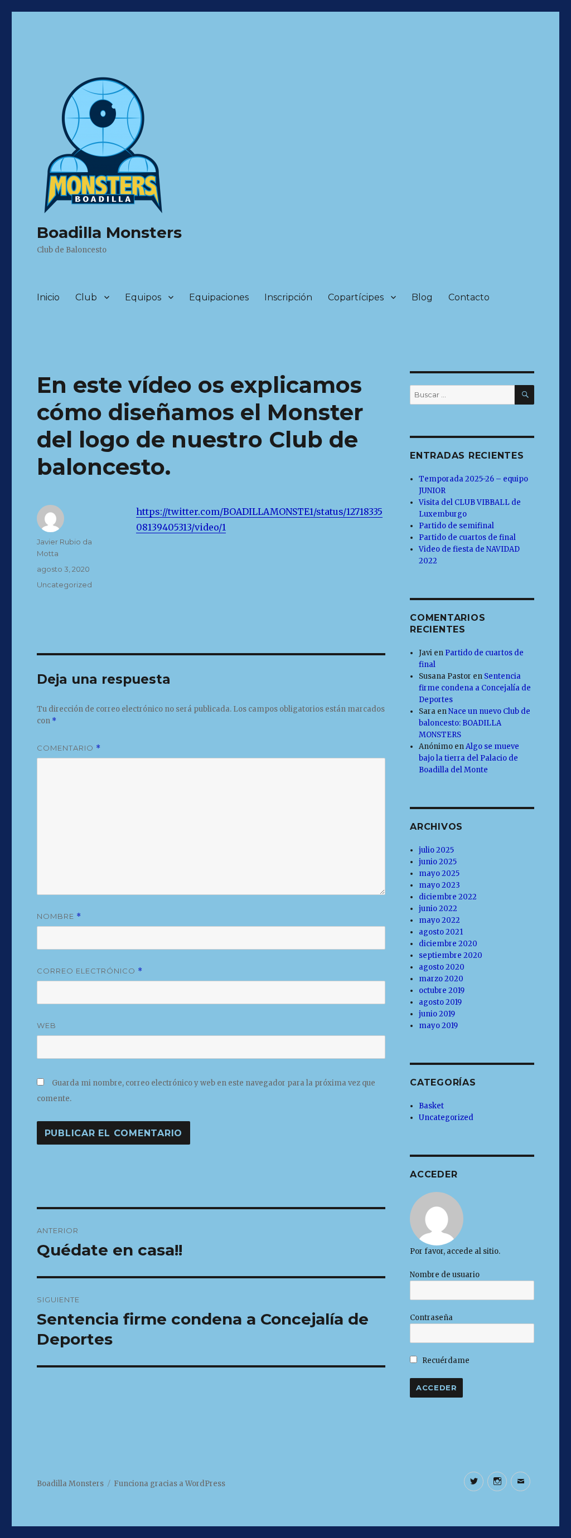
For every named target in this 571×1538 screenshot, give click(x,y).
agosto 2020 (441, 967)
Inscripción (288, 297)
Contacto (469, 297)
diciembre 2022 (448, 897)
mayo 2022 (439, 920)
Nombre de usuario (445, 1274)
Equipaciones (219, 297)
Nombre (59, 916)
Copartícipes (356, 297)
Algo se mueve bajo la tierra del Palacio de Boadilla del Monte (469, 758)
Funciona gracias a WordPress (169, 1483)
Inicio (48, 297)
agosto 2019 (440, 1002)
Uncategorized (64, 584)
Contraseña (431, 1317)
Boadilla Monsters (109, 232)
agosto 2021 (441, 932)
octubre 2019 (441, 990)
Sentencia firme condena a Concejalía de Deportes (475, 687)
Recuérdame (445, 1360)
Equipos (143, 297)
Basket (431, 1106)
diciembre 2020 (448, 943)
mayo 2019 (438, 1025)
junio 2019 (437, 1014)
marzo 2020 (441, 979)
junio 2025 (438, 862)
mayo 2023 (439, 885)
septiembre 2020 (450, 955)
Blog (422, 297)
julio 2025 (436, 850)
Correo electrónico (90, 971)
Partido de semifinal (456, 525)
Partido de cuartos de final (467, 537)
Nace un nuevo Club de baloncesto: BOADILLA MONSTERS (474, 723)
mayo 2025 (439, 873)
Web (46, 1025)
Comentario (69, 748)
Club (86, 297)
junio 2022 (438, 908)
